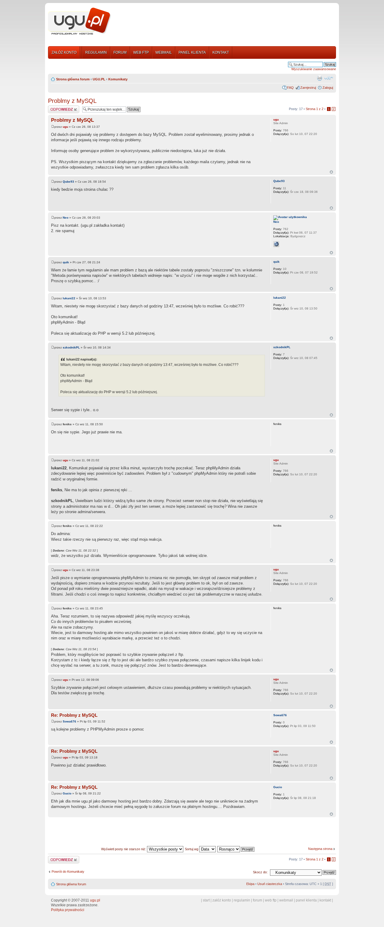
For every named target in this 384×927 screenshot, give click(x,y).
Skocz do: (260, 872)
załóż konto (221, 900)
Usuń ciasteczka (269, 884)
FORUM (120, 52)
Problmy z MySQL (72, 100)
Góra (331, 172)
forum (257, 900)
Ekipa (250, 884)
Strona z (314, 109)
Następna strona (320, 849)
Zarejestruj (308, 87)
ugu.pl (95, 900)
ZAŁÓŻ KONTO (64, 52)
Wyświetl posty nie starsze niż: (124, 849)
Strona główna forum (73, 79)
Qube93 (68, 181)
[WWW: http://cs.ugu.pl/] (276, 244)
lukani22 (69, 298)
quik (66, 262)
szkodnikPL (71, 347)
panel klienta (306, 900)
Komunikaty (118, 79)
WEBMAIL (163, 52)
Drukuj (319, 78)
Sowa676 (69, 721)
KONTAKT (220, 52)
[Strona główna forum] (79, 21)
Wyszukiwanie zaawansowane (313, 69)
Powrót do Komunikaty (68, 871)
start (206, 900)
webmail (286, 900)
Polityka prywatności (67, 910)
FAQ (290, 87)
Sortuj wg (192, 849)
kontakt (325, 900)
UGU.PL (99, 79)
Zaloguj (327, 87)
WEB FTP (141, 52)
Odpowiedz (56, 107)
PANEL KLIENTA (192, 52)
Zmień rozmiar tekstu (328, 78)
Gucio (67, 793)
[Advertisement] (226, 21)
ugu (65, 126)
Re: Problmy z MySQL (74, 715)
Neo (65, 217)
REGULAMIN (96, 52)
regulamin (242, 900)
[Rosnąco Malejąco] (236, 849)
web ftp (271, 900)
